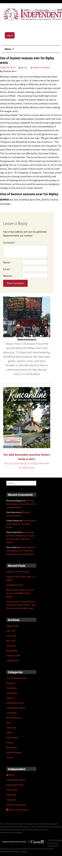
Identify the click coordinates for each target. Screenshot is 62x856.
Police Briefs (12, 737)
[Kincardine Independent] (32, 14)
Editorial (10, 697)
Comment (9, 242)
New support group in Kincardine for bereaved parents (21, 504)
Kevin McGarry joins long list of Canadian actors (21, 524)
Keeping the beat (14, 584)
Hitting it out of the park (17, 571)
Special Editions (13, 752)
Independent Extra (15, 702)
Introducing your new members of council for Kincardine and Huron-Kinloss (21, 550)
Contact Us (11, 799)
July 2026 (10, 630)
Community (11, 692)
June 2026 (11, 635)
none (8, 722)
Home (11, 775)
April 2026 (11, 645)
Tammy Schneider (41, 67)
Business (10, 683)
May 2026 (10, 640)
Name (7, 262)
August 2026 (12, 625)
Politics (9, 742)
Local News (11, 712)
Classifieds (11, 688)
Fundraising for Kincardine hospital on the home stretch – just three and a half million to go (21, 605)
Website (7, 275)
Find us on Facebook (18, 809)
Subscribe (11, 794)
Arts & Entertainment (16, 678)
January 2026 (12, 660)
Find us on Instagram (16, 804)
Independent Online (15, 707)
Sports (24, 67)
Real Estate (11, 747)
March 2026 (11, 650)
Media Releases (13, 717)
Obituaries (11, 727)
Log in (9, 35)
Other (9, 732)
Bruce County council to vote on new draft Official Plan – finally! (20, 593)
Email (7, 269)
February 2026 (13, 655)
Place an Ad (11, 789)
